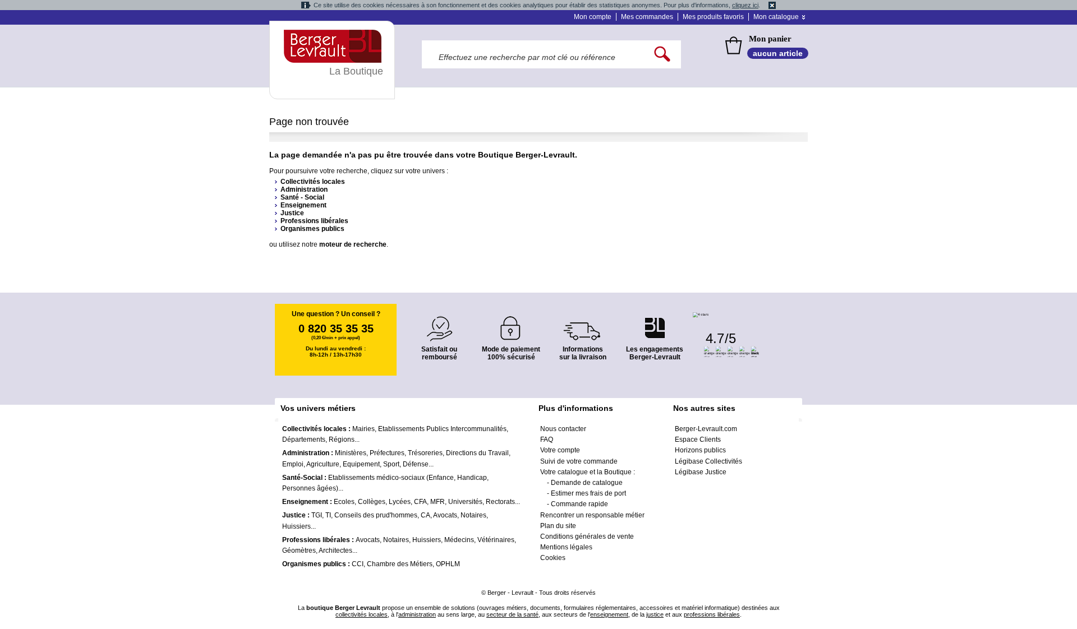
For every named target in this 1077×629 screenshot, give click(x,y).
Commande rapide (579, 504)
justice (655, 614)
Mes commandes (647, 17)
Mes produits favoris (713, 17)
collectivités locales (361, 614)
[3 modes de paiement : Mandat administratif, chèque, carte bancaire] (511, 324)
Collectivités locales (312, 182)
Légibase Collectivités (708, 461)
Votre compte (560, 450)
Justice (292, 213)
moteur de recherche (352, 244)
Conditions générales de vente (587, 536)
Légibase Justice (700, 472)
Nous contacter (563, 429)
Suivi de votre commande (579, 461)
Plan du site (558, 526)
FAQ (546, 439)
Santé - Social (302, 197)
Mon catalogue (776, 17)
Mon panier (770, 38)
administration (417, 614)
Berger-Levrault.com (706, 429)
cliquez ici (745, 5)
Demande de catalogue (587, 483)
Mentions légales (566, 547)
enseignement (609, 614)
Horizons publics (700, 450)
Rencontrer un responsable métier (592, 515)
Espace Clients (698, 439)
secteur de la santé (512, 614)
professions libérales (712, 614)
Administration (304, 189)
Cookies (552, 558)
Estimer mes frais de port (588, 493)
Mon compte (592, 17)
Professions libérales (314, 221)
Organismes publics (312, 229)
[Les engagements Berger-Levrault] (654, 322)
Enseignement (303, 205)
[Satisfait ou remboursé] (439, 322)
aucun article (778, 53)
